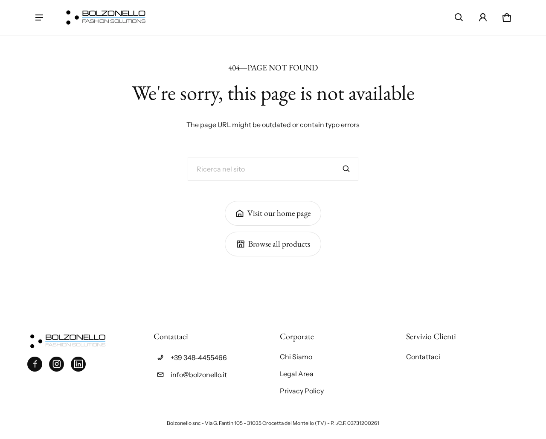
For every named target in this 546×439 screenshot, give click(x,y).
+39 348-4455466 (199, 357)
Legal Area (297, 373)
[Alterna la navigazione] (39, 17)
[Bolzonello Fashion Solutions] (105, 17)
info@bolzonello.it (199, 374)
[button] (459, 17)
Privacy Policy (302, 391)
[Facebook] (34, 364)
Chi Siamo (296, 356)
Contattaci (423, 356)
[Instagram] (56, 364)
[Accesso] (483, 17)
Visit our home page (279, 213)
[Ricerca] (346, 169)
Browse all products (279, 243)
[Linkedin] (78, 364)
